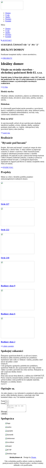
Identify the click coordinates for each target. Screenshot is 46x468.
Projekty (8, 19)
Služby (7, 17)
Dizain (33, 457)
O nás (7, 15)
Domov (8, 13)
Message (4, 411)
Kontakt (8, 21)
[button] (6, 40)
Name (3, 401)
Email (3, 403)
